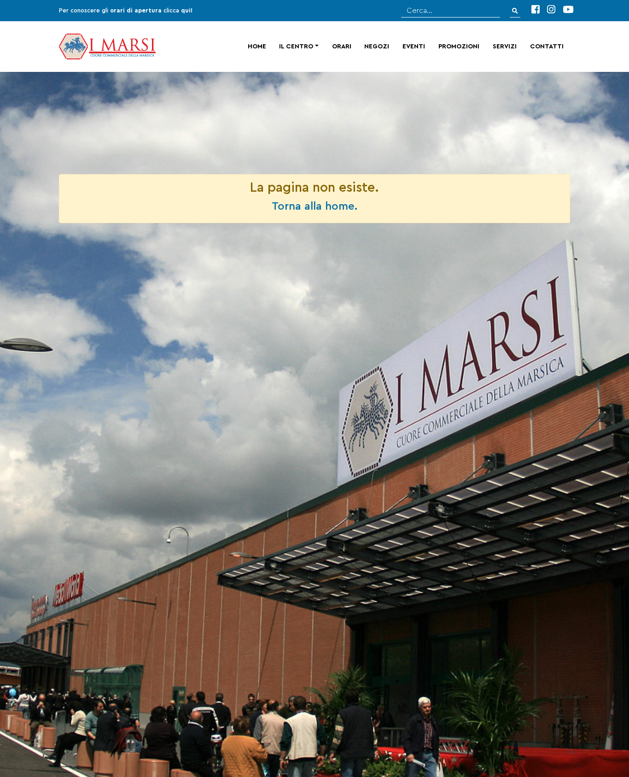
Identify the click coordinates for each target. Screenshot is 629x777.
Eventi (413, 46)
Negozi (376, 46)
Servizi (505, 46)
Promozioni (458, 46)
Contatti (547, 46)
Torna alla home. (314, 206)
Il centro (296, 46)
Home (257, 46)
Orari (341, 46)
